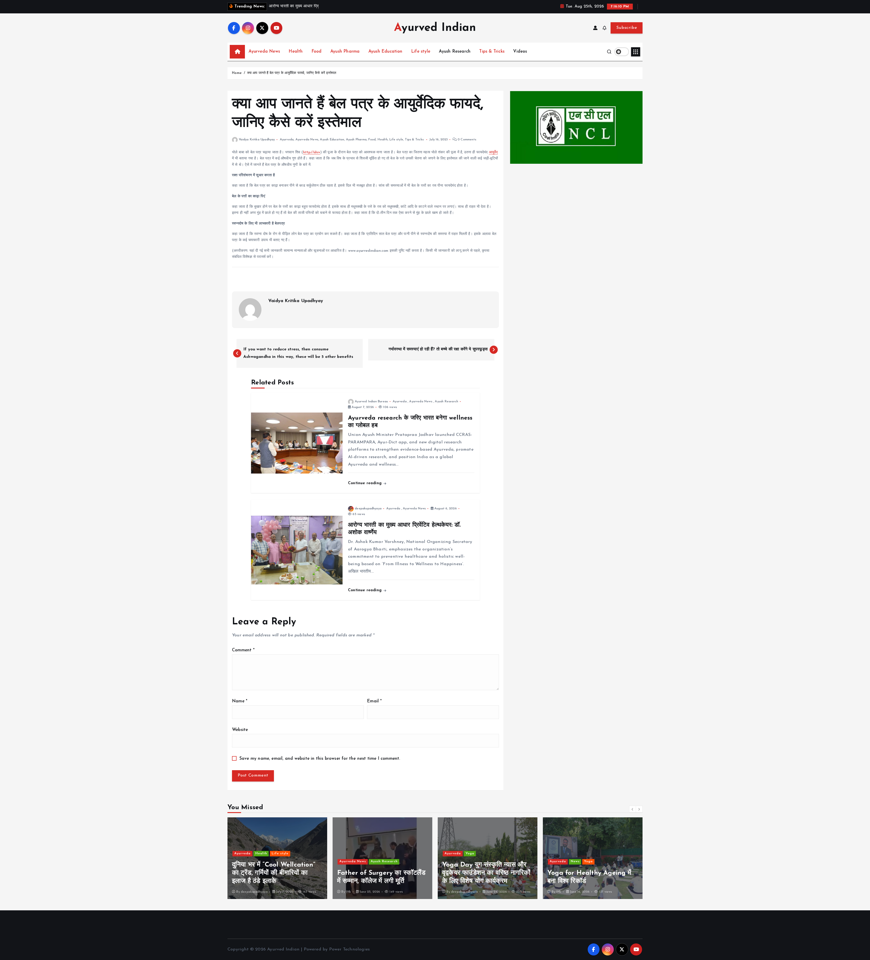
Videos (520, 51)
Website (240, 730)
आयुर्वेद (493, 152)
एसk (243, 892)
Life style (420, 51)
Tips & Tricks (492, 51)
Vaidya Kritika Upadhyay (257, 139)
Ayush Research (455, 51)
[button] (632, 809)
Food (317, 51)
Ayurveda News (264, 51)
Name (239, 701)
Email (374, 701)
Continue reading (365, 483)
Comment (243, 650)
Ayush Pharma (345, 51)
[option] (277, 858)
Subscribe (626, 28)
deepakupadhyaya (368, 508)
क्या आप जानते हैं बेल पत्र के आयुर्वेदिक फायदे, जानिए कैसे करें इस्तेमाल (291, 73)
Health (296, 51)
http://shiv (311, 152)
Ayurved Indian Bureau (371, 401)
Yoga (364, 853)
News (470, 861)
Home (237, 73)
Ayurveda (287, 139)
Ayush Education (385, 51)
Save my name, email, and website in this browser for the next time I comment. (319, 759)
